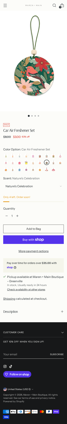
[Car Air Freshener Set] (12, 155)
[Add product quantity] (17, 215)
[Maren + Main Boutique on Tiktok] (11, 367)
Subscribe (57, 354)
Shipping (9, 298)
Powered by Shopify (13, 401)
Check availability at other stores (26, 289)
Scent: (21, 178)
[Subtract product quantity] (6, 215)
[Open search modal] (54, 5)
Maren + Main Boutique (35, 394)
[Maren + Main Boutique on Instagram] (5, 367)
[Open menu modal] (5, 5)
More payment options (34, 251)
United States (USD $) (19, 389)
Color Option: (26, 149)
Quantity (9, 208)
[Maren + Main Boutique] (34, 5)
